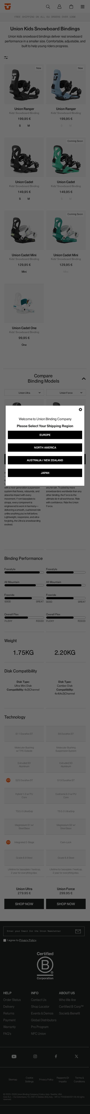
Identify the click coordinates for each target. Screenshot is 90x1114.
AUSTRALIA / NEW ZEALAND (45, 460)
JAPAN (45, 472)
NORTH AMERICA (45, 447)
